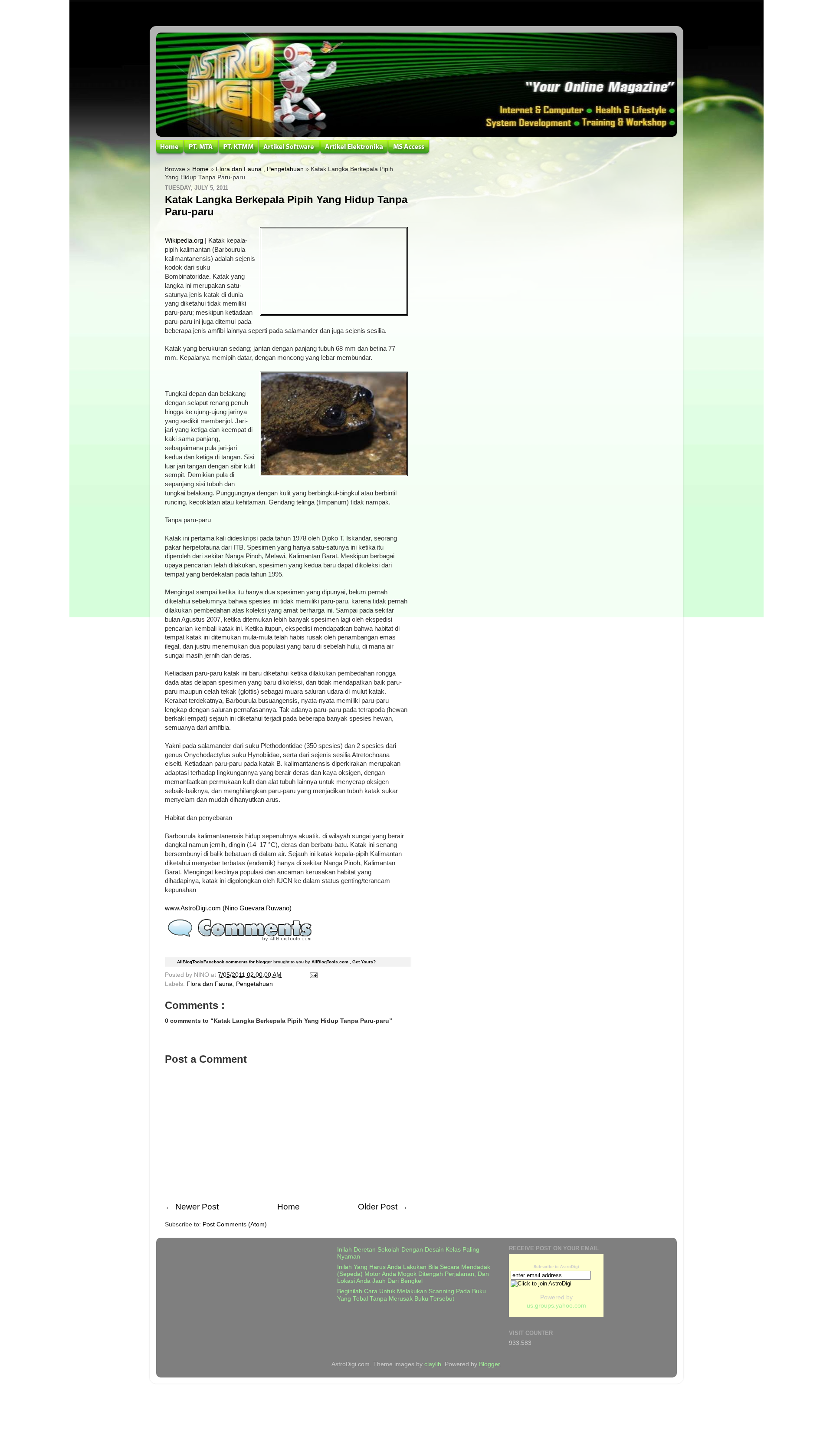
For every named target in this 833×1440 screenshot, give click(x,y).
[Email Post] (312, 975)
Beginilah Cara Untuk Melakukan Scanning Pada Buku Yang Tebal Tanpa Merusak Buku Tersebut (411, 1295)
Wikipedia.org (184, 240)
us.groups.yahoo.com (556, 1305)
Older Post (377, 1206)
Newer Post (197, 1206)
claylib (432, 1364)
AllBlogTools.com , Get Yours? (344, 961)
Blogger (489, 1364)
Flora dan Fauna (239, 169)
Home (200, 169)
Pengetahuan (285, 169)
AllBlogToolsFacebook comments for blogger (224, 961)
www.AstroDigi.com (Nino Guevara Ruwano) (228, 908)
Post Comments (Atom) (235, 1224)
